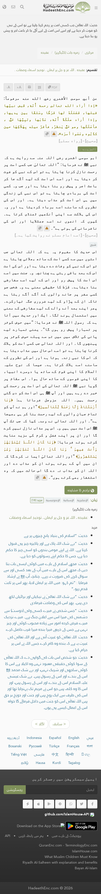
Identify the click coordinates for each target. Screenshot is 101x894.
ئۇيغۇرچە (13, 738)
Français (73, 746)
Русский (35, 746)
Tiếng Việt (19, 754)
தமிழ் (24, 763)
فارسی (39, 754)
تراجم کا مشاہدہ (79, 490)
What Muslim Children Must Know (71, 857)
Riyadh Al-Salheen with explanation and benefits (60, 862)
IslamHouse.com (84, 851)
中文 (55, 754)
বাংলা (90, 746)
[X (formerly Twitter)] (82, 804)
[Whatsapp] (71, 804)
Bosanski (15, 746)
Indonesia (34, 738)
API (7, 836)
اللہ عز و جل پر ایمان (60, 70)
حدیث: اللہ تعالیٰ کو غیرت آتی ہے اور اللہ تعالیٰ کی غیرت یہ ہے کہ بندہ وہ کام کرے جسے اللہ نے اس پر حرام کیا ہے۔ (48, 643)
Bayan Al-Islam (86, 868)
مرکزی (89, 52)
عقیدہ (45, 52)
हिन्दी (70, 754)
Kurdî (56, 763)
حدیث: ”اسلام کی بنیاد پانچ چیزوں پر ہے (56, 535)
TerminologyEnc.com (81, 845)
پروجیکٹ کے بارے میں (66, 836)
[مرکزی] (96, 7)
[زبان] (4, 7)
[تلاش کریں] (22, 7)
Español (55, 738)
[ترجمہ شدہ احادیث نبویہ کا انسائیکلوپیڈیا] (67, 7)
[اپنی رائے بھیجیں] (54, 134)
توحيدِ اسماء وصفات (30, 70)
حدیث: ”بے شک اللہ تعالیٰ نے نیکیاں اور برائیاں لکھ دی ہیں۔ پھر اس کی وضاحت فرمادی (48, 599)
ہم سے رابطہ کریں (31, 836)
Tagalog (74, 763)
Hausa (40, 763)
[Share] (39, 87)
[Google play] (49, 804)
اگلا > (39, 723)
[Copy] (47, 134)
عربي (90, 738)
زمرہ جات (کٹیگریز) (67, 52)
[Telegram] (60, 804)
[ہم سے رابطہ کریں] (13, 7)
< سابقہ (59, 723)
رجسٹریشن (15, 789)
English (73, 738)
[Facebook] (92, 804)
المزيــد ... (87, 149)
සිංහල (85, 754)
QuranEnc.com (50, 845)
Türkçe (54, 746)
